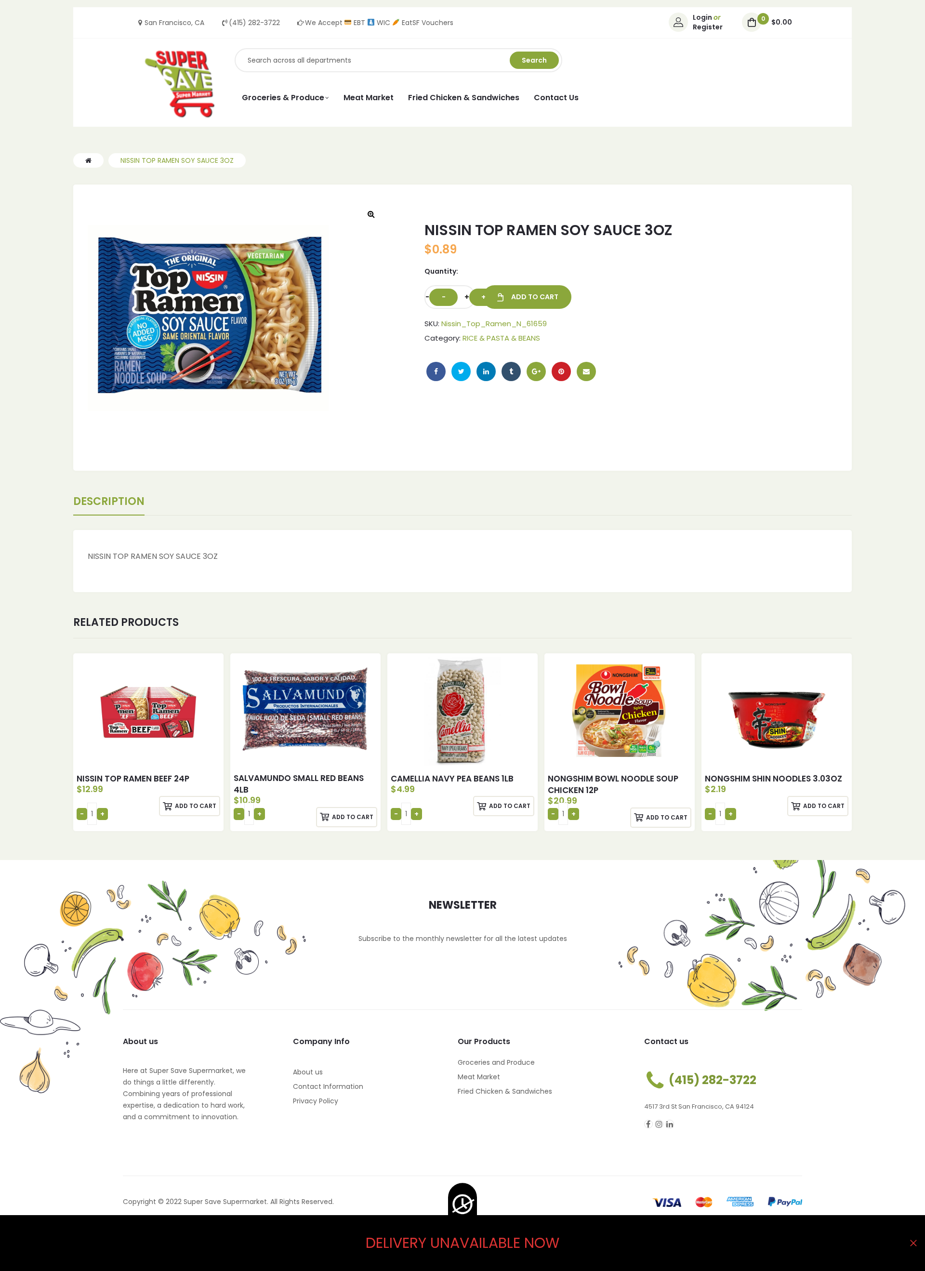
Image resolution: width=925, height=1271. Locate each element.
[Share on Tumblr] (511, 371)
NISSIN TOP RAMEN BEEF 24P (133, 778)
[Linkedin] (669, 1124)
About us (308, 1072)
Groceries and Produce (496, 1062)
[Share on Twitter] (461, 371)
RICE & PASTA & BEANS (501, 338)
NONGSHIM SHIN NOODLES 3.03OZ (773, 778)
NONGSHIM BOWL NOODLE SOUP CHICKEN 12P (613, 784)
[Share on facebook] (436, 371)
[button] (371, 214)
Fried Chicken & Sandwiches (505, 1091)
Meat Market (479, 1077)
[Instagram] (659, 1124)
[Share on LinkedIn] (486, 371)
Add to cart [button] (195, 806)
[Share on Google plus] (536, 371)
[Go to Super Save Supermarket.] (88, 160)
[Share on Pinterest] (561, 371)
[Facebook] (648, 1124)
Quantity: (441, 271)
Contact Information (328, 1086)
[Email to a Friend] (586, 371)
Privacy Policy (315, 1101)
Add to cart (534, 297)
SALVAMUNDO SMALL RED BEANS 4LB (299, 783)
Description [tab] (109, 502)
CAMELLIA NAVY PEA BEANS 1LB (452, 778)
